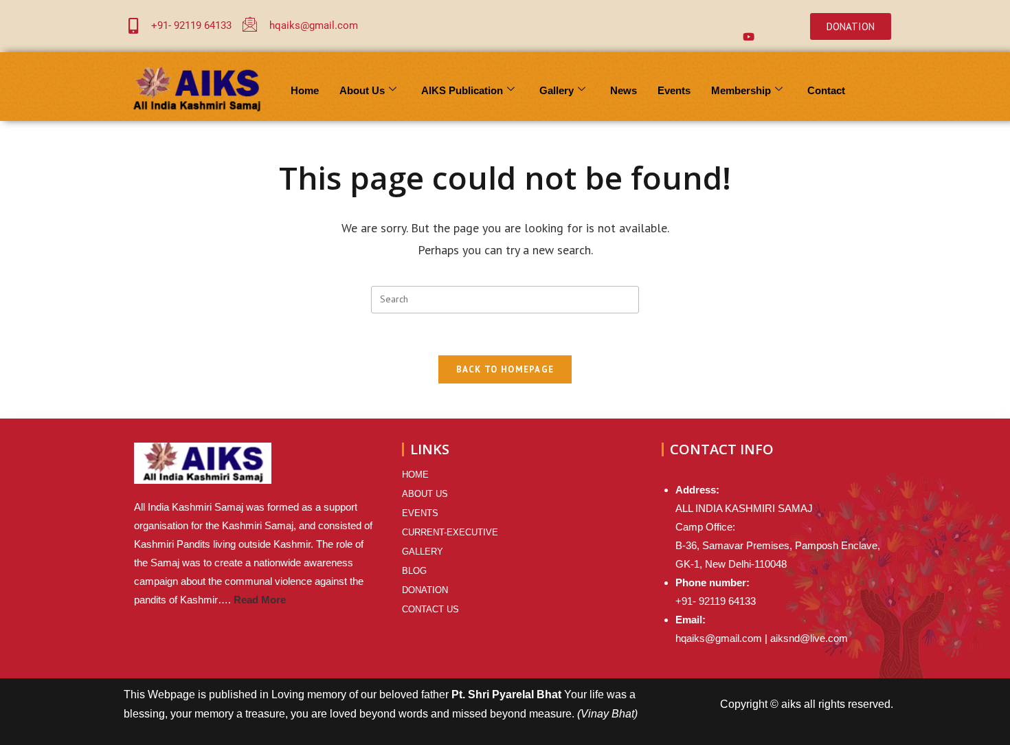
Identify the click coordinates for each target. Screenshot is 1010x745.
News (623, 90)
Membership (741, 90)
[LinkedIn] (749, 15)
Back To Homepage (505, 369)
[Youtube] (749, 36)
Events (674, 90)
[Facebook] (694, 15)
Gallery (556, 90)
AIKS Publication (462, 90)
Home (305, 90)
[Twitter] (721, 15)
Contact (826, 90)
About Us (362, 90)
